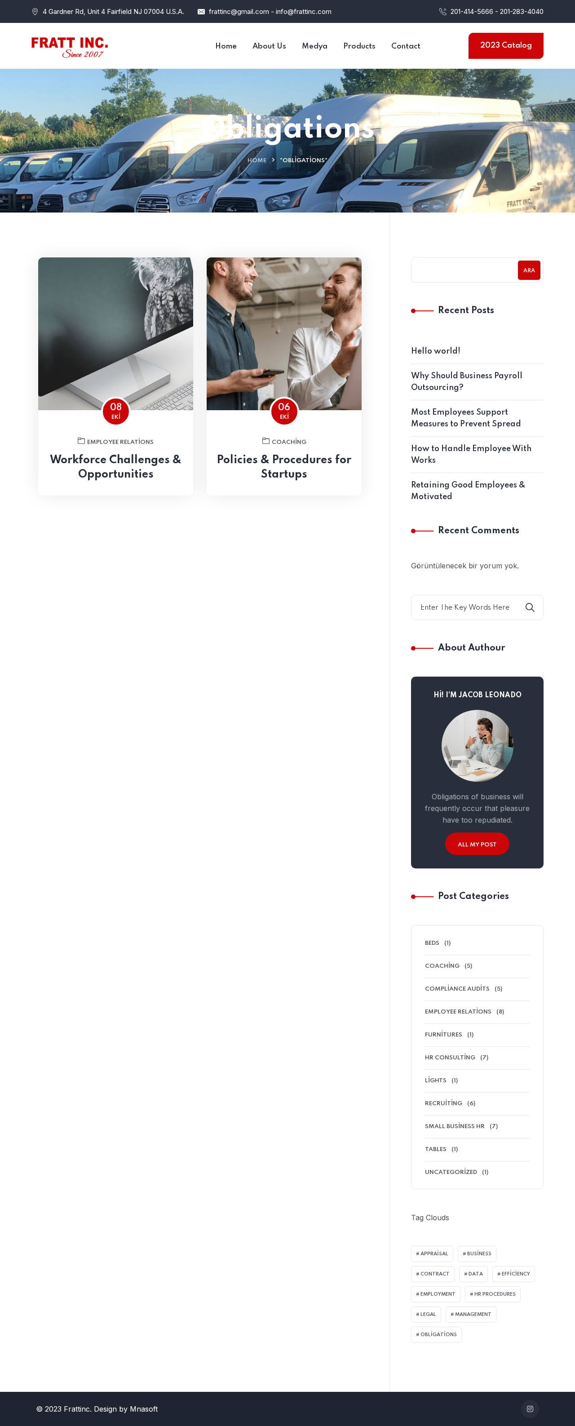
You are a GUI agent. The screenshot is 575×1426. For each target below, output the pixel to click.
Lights (436, 1081)
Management (473, 1314)
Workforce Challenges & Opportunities (115, 467)
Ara (529, 271)
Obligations (438, 1334)
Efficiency (516, 1274)
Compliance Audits (457, 989)
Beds (432, 943)
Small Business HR (455, 1126)
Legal (428, 1314)
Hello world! (435, 351)
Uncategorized (451, 1172)
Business (479, 1254)
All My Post (477, 845)
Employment (438, 1294)
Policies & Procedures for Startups (284, 467)
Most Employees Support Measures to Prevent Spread (466, 418)
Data (476, 1274)
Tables (436, 1149)
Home (257, 161)
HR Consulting (450, 1058)
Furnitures (443, 1035)
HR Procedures (495, 1294)
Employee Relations (120, 442)
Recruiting (443, 1104)
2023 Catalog (506, 45)
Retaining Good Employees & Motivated (468, 491)
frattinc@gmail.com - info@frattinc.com (270, 11)
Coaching (289, 442)
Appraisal (434, 1254)
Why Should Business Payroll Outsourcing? (466, 382)
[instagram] (530, 1409)
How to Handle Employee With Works (471, 455)
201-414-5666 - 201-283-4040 (497, 11)
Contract (435, 1274)
